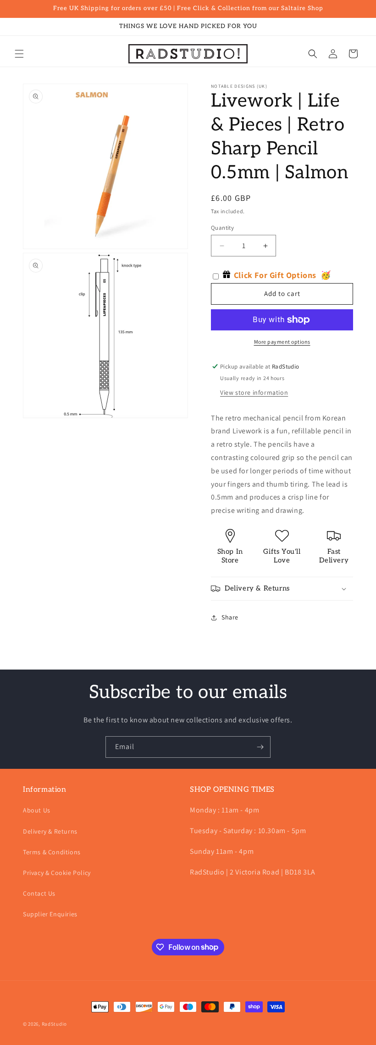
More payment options (282, 341)
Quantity (222, 228)
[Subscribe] (260, 747)
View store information (254, 392)
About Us (36, 810)
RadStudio (54, 1024)
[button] (19, 54)
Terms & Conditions (52, 852)
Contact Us (39, 893)
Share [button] (229, 617)
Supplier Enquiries (50, 914)
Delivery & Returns (50, 831)
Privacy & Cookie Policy (57, 873)
